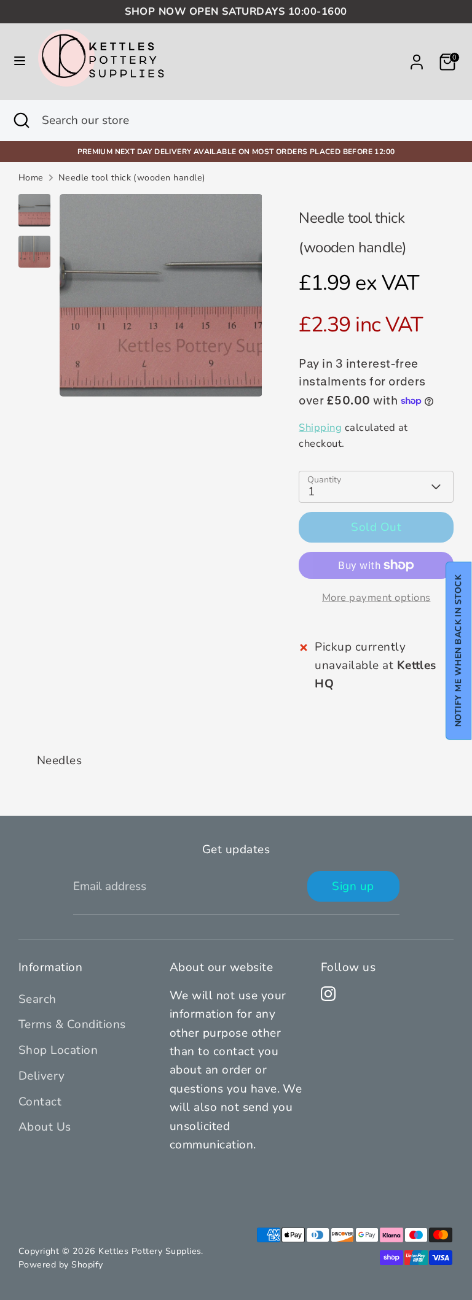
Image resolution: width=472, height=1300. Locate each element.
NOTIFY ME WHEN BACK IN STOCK (458, 651)
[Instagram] (328, 993)
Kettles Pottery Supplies (149, 1251)
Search (37, 999)
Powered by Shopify (60, 1265)
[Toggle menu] (19, 61)
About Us (44, 1127)
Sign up (353, 886)
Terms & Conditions (72, 1024)
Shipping (320, 427)
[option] (161, 300)
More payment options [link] (376, 597)
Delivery (41, 1076)
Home (31, 178)
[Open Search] (21, 120)
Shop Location (58, 1050)
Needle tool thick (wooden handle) (132, 178)
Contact (39, 1102)
